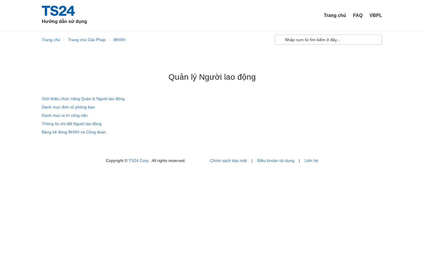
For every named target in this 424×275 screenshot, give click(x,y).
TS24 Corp (139, 160)
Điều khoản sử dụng (275, 160)
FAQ (358, 15)
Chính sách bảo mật (228, 160)
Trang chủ (335, 15)
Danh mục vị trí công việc (65, 115)
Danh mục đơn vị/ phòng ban (68, 107)
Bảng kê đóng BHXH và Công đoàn (74, 132)
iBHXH (119, 39)
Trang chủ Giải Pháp (87, 39)
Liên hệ (311, 160)
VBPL (375, 15)
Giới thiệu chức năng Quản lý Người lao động (83, 98)
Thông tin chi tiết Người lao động (72, 123)
